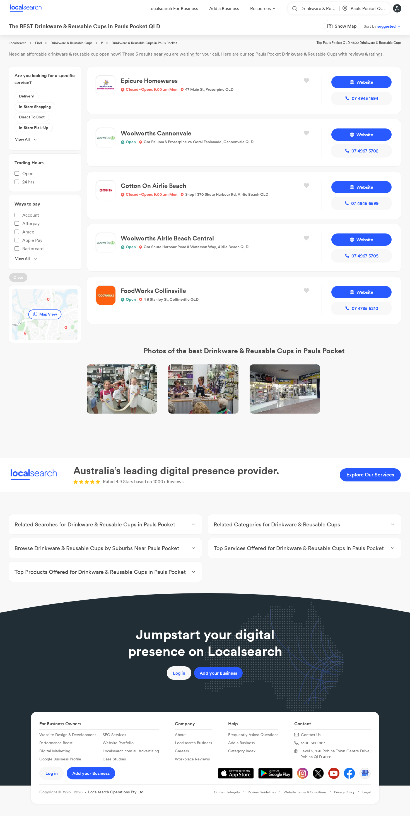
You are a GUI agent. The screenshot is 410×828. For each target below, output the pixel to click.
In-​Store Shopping (35, 106)
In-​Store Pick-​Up (33, 127)
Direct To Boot (32, 117)
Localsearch (17, 43)
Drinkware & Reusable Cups (71, 43)
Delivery (26, 96)
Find (38, 43)
